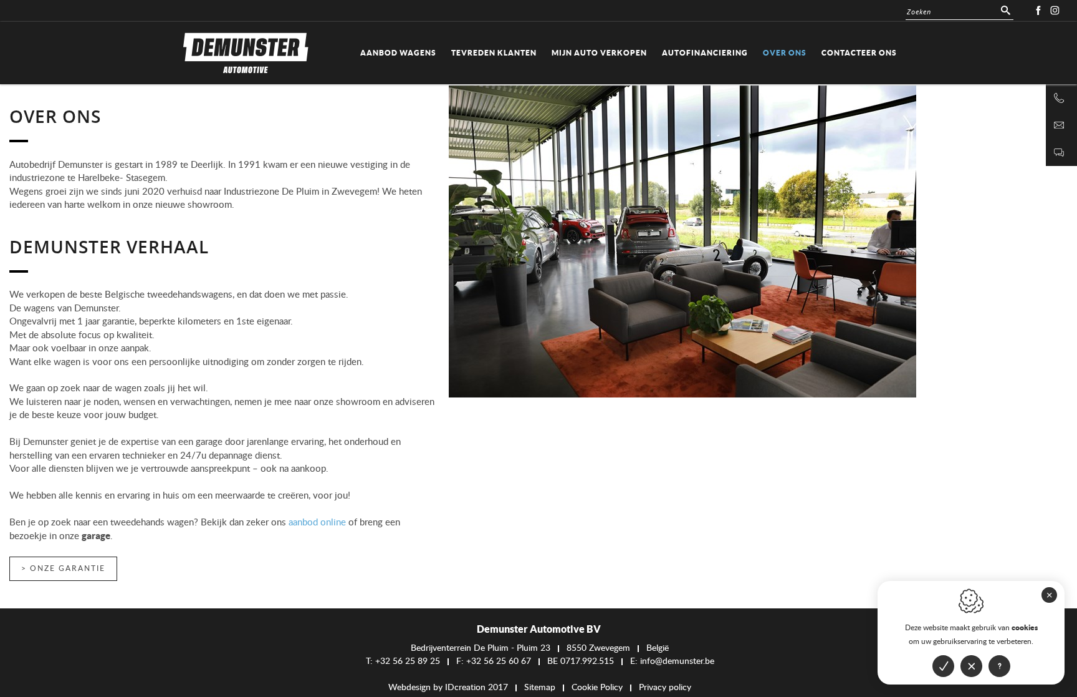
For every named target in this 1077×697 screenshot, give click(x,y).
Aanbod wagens (398, 53)
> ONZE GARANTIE (63, 568)
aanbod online (317, 522)
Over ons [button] (785, 53)
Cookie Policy (597, 687)
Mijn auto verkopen (599, 53)
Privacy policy (665, 687)
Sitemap (539, 687)
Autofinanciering (705, 53)
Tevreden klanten (494, 53)
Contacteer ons (859, 53)
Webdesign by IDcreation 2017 (448, 687)
